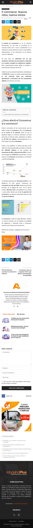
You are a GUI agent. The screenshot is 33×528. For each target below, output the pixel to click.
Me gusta (28, 396)
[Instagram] (18, 307)
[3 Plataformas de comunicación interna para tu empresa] (6, 320)
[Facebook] (14, 307)
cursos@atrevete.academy (20, 503)
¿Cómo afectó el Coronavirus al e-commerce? (16, 114)
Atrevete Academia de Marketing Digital (14, 18)
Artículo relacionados (9, 314)
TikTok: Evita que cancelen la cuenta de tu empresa (9, 271)
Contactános (21, 521)
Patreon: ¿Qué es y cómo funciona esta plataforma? (15, 453)
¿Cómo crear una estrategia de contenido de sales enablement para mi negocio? (20, 336)
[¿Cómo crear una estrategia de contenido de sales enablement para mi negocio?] (6, 337)
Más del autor (21, 314)
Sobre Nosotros (13, 521)
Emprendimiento (10, 6)
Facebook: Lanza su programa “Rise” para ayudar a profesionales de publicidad (24, 272)
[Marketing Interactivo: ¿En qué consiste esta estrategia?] (6, 328)
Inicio (3, 6)
